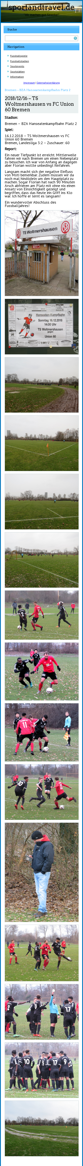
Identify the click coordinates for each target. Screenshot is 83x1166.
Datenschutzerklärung (48, 82)
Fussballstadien (19, 61)
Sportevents (17, 66)
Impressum (29, 82)
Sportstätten (17, 71)
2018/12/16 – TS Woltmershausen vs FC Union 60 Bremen (39, 104)
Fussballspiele (18, 55)
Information (17, 76)
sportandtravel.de (42, 7)
